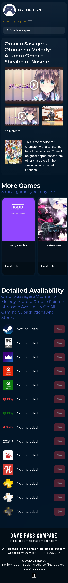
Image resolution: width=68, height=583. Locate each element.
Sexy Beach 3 (18, 245)
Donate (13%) (12, 21)
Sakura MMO (54, 245)
